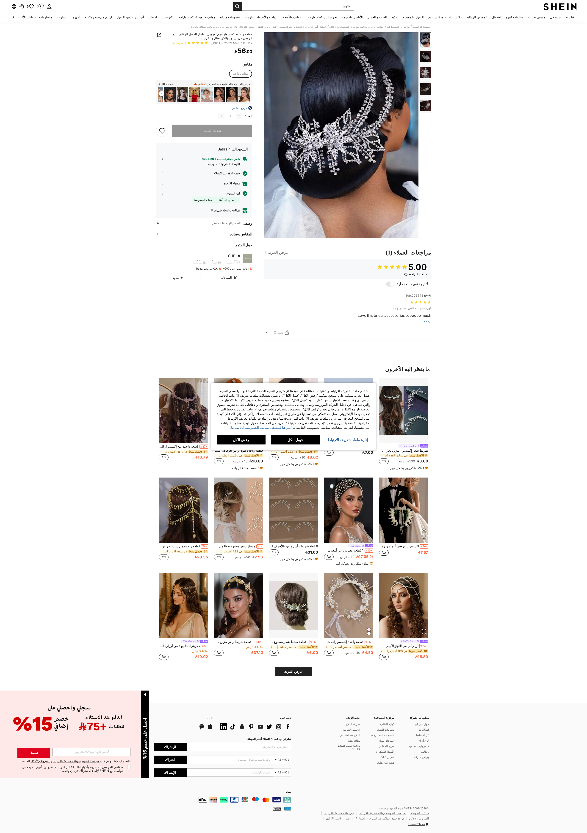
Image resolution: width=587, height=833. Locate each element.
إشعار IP (360, 818)
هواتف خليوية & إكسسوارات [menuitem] (197, 17)
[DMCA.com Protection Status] (277, 808)
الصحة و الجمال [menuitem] (377, 17)
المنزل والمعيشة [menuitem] (413, 17)
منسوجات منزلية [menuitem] (230, 17)
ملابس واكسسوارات (398, 26)
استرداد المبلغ (386, 740)
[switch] (390, 284)
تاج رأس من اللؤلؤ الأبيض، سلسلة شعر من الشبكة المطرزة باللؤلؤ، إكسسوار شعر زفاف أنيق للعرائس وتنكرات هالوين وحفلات (403, 646)
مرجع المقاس (386, 746)
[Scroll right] (13, 17)
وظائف (425, 751)
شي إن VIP (387, 757)
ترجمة (427, 321)
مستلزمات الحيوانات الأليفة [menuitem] (35, 17)
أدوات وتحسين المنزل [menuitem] (130, 17)
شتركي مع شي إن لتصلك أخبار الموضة (269, 738)
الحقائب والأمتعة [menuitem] (293, 17)
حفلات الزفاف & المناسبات (368, 26)
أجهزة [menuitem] (76, 17)
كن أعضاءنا (422, 735)
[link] (40, 6)
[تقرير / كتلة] (266, 333)
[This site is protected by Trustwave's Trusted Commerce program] (287, 808)
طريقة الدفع (353, 724)
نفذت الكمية (212, 130)
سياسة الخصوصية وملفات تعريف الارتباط (382, 813)
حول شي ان (422, 724)
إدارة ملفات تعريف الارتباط (339, 813)
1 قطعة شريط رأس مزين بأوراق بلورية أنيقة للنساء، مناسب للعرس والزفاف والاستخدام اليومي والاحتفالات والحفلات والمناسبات (238, 642)
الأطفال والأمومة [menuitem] (352, 17)
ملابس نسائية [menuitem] (536, 17)
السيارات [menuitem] (62, 17)
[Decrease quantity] (239, 115)
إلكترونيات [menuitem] (168, 17)
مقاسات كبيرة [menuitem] (514, 17)
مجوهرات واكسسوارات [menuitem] (323, 17)
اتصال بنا (424, 729)
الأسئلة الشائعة (351, 729)
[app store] (210, 728)
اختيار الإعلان (333, 818)
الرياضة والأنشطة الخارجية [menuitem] (261, 17)
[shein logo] (560, 6)
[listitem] (244, 94)
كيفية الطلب (387, 724)
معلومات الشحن (385, 729)
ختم (348, 818)
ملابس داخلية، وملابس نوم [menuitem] (445, 17)
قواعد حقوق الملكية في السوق (386, 818)
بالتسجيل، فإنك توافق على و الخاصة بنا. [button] (74, 761)
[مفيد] (287, 333)
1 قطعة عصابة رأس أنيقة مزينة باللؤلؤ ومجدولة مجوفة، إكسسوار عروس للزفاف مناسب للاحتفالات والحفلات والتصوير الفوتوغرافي (348, 550)
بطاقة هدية (354, 740)
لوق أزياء (424, 740)
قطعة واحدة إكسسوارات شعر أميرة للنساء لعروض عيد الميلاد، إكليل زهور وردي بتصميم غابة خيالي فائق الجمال (348, 642)
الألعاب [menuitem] (153, 17)
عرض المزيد (293, 671)
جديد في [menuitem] (555, 17)
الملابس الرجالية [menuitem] (476, 17)
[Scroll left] (18, 17)
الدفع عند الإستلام (350, 735)
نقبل (288, 791)
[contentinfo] (222, 800)
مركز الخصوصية (419, 813)
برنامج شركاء (421, 757)
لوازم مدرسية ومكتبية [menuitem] (98, 17)
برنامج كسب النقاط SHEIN (349, 747)
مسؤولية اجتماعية (419, 746)
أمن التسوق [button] (233, 193)
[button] (22, 6)
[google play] (201, 728)
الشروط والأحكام (419, 818)
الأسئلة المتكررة (385, 751)
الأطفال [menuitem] (496, 17)
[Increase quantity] (221, 115)
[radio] (240, 74)
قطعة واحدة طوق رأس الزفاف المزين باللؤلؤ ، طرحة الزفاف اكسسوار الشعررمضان (238, 450)
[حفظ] (162, 130)
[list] (254, 726)
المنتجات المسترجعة (382, 735)
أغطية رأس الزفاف (316, 26)
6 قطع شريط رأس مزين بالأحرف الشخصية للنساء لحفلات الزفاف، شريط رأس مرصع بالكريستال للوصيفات (293, 546)
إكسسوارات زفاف (339, 26)
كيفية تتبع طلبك (385, 762)
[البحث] (237, 6)
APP (210, 717)
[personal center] (49, 6)
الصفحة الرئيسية (421, 26)
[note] (408, 468)
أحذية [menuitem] (394, 17)
